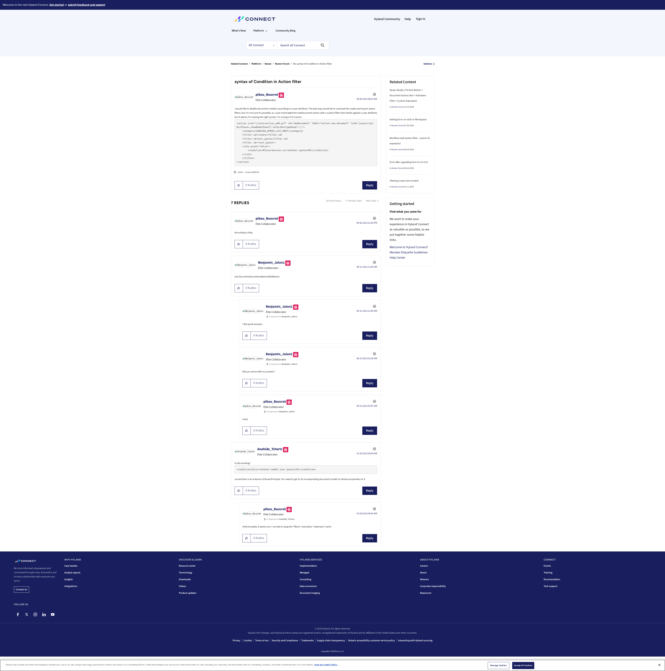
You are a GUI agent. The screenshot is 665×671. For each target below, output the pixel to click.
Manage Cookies (498, 665)
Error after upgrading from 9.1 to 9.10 (409, 162)
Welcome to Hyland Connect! (409, 247)
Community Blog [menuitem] (285, 31)
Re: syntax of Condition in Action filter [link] (312, 64)
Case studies (70, 566)
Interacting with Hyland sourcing (415, 640)
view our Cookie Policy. (326, 664)
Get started (56, 4)
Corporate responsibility (433, 586)
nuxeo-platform (252, 172)
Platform (256, 64)
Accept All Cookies (523, 665)
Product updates (187, 593)
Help (408, 19)
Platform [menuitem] (258, 31)
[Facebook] (18, 614)
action (240, 172)
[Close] (659, 665)
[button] (239, 185)
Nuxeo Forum (282, 64)
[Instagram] (35, 614)
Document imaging (310, 593)
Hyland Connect (239, 64)
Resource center (187, 566)
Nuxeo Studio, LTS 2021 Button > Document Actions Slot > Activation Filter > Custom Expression (408, 95)
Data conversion (308, 586)
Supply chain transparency (331, 640)
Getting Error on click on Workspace (408, 119)
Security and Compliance (285, 640)
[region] (332, 665)
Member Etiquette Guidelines (409, 252)
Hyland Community (387, 19)
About (423, 572)
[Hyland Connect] (255, 19)
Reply (369, 185)
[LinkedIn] (44, 614)
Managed (304, 572)
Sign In (420, 19)
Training (548, 572)
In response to (283, 316)
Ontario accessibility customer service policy (371, 640)
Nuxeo (268, 64)
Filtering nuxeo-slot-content (404, 181)
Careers (424, 566)
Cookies (248, 640)
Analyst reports (72, 572)
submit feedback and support (86, 4)
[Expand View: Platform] (266, 30)
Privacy (236, 640)
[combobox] (303, 45)
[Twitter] (26, 614)
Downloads (185, 579)
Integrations (70, 586)
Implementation (308, 566)
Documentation (552, 579)
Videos (182, 586)
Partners (424, 579)
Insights (68, 579)
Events (547, 566)
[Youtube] (53, 614)
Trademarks (307, 640)
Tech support (550, 586)
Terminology (185, 572)
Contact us (21, 589)
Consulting (305, 579)
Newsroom (425, 593)
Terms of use (261, 640)
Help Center (397, 257)
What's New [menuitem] (239, 31)
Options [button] (428, 64)
